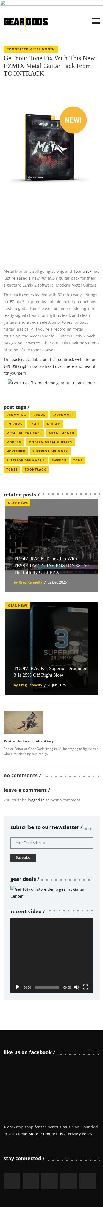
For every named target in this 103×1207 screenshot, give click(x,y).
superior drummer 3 (25, 460)
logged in (36, 800)
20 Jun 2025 (57, 684)
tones (12, 469)
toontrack (35, 469)
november (15, 451)
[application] (51, 955)
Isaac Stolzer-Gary (38, 741)
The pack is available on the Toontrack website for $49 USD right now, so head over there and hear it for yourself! (50, 366)
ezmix (34, 424)
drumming (16, 415)
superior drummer (50, 451)
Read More (28, 1133)
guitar (53, 424)
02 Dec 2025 (57, 582)
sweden (59, 460)
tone (78, 460)
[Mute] (77, 987)
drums (39, 415)
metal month (61, 433)
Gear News (18, 503)
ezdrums (14, 424)
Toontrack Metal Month (31, 49)
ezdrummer (63, 415)
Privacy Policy (80, 1133)
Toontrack (82, 271)
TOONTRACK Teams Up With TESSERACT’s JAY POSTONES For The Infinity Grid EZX (51, 565)
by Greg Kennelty (28, 582)
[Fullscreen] (85, 987)
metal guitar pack (24, 433)
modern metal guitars (50, 442)
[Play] (17, 987)
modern (13, 442)
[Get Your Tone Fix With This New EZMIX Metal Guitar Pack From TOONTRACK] (23, 722)
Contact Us (53, 1133)
